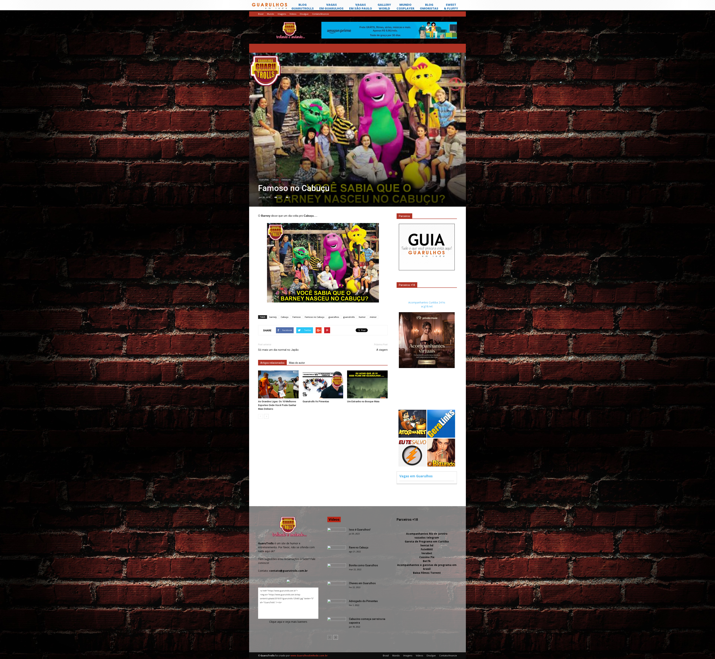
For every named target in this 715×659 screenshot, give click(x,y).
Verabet (426, 553)
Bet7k (427, 561)
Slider (296, 179)
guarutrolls (349, 317)
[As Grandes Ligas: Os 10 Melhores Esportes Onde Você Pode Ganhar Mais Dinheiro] (278, 384)
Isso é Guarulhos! (360, 529)
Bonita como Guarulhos (363, 565)
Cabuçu (275, 179)
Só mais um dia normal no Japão (278, 349)
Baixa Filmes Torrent (427, 572)
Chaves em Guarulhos (362, 583)
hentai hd (426, 545)
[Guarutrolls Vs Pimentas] (323, 384)
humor (362, 317)
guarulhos (333, 317)
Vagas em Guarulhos (416, 476)
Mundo (270, 13)
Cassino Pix (426, 557)
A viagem (382, 349)
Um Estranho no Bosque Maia (363, 401)
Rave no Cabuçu (358, 547)
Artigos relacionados (272, 362)
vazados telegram (426, 537)
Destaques (286, 179)
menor (373, 317)
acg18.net (427, 306)
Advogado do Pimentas (363, 601)
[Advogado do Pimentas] (336, 605)
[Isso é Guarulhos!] (336, 534)
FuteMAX (427, 549)
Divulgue (304, 13)
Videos (293, 13)
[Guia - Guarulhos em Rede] (427, 269)
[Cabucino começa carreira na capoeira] (336, 623)
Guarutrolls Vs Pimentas (316, 401)
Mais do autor (297, 362)
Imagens (282, 13)
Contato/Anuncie (320, 13)
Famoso (297, 317)
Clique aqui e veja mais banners (288, 621)
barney (273, 317)
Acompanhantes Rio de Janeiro (426, 533)
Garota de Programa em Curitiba (427, 541)
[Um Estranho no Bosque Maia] (367, 384)
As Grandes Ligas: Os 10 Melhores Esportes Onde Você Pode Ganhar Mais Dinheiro (277, 405)
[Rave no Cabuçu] (336, 552)
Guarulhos (263, 179)
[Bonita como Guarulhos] (336, 570)
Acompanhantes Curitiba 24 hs (426, 302)
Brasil (260, 13)
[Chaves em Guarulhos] (336, 587)
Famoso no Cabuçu (314, 317)
